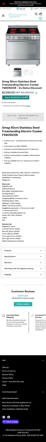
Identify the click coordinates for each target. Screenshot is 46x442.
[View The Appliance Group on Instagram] (3, 417)
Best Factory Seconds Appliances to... (17, 402)
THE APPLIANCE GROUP (9, 392)
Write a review (23, 304)
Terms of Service (9, 371)
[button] (35, 13)
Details (28, 106)
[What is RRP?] (36, 93)
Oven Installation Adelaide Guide (15, 409)
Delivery (5, 367)
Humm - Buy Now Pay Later (13, 381)
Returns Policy (7, 374)
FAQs (4, 385)
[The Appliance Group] (17, 15)
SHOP (4, 360)
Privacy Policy (7, 378)
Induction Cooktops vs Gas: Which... (16, 406)
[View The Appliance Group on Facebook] (8, 417)
